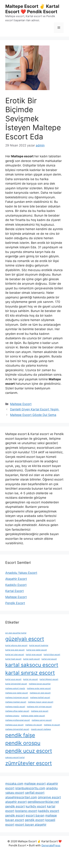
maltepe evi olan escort (40, 693)
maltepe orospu (12, 716)
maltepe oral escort (39, 711)
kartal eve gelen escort (36, 650)
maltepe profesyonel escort (17, 720)
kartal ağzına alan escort (16, 645)
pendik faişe (20, 735)
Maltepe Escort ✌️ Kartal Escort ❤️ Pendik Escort (32, 9)
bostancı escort (26, 811)
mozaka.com (14, 783)
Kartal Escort (14, 591)
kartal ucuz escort (13, 679)
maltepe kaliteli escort (40, 697)
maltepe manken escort (15, 702)
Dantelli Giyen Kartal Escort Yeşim (34, 409)
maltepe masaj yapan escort (40, 702)
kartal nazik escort (31, 659)
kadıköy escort (48, 811)
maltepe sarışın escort (42, 720)
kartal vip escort (30, 679)
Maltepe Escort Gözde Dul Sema (33, 415)
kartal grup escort (34, 654)
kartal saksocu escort (31, 665)
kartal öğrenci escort (49, 679)
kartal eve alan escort (15, 650)
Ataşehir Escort (16, 579)
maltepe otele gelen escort (33, 716)
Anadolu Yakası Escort (21, 573)
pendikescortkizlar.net (43, 802)
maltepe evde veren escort (39, 688)
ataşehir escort (16, 802)
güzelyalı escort (24, 639)
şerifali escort (34, 792)
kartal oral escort (49, 659)
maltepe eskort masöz (15, 688)
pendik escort (15, 806)
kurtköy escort (36, 806)
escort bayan (35, 815)
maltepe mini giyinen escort (39, 706)
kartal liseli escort (13, 659)
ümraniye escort (49, 797)
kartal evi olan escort (14, 654)
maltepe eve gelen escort (16, 693)
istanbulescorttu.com (30, 788)
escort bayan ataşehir (30, 824)
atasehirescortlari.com (21, 797)
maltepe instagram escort (16, 697)
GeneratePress (50, 845)
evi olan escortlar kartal (15, 633)
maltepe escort (35, 783)
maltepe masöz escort (15, 706)
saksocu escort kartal (15, 757)
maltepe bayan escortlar (40, 684)
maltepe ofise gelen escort (17, 711)
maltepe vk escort (52, 725)
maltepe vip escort (33, 725)
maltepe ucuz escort (14, 725)
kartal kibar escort (52, 654)
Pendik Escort (15, 603)
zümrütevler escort (28, 763)
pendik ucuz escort (28, 751)
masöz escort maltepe (41, 729)
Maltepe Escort (20, 404)
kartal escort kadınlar (38, 645)
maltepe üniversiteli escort (17, 729)
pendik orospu (22, 743)
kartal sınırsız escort (30, 673)
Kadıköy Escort (16, 585)
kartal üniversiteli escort (16, 684)
